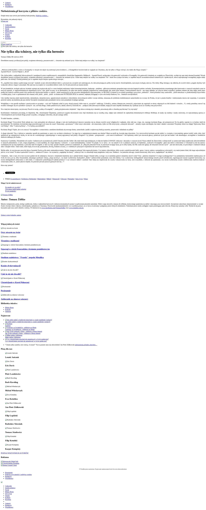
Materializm (41, 179)
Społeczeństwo (10, 27)
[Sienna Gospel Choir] (9, 465)
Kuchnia (8, 38)
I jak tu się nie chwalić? (11, 274)
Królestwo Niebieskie (28, 179)
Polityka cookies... (42, 16)
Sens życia (79, 179)
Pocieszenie (6, 291)
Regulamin (9, 473)
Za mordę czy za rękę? (12, 187)
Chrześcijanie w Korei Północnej (15, 282)
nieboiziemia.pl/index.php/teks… (86, 345)
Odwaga (64, 179)
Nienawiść (56, 179)
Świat (7, 29)
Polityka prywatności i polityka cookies (18, 474)
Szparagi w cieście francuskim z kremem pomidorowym (25, 249)
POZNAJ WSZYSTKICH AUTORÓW (14, 453)
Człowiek (8, 25)
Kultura (7, 36)
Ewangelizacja (15, 179)
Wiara (86, 179)
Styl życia (8, 33)
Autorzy (8, 3)
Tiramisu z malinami (10, 241)
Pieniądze (71, 179)
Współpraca (9, 6)
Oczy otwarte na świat (10, 232)
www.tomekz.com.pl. (76, 208)
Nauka (7, 35)
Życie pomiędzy (10, 191)
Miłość (49, 179)
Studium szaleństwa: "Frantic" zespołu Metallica (22, 257)
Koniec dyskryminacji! (11, 266)
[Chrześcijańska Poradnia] (10, 463)
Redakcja (8, 4)
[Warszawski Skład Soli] (9, 461)
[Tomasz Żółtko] (7, 195)
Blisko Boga (9, 31)
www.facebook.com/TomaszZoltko (53, 208)
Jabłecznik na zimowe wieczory (14, 299)
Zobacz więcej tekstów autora (11, 215)
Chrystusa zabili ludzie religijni (15, 189)
